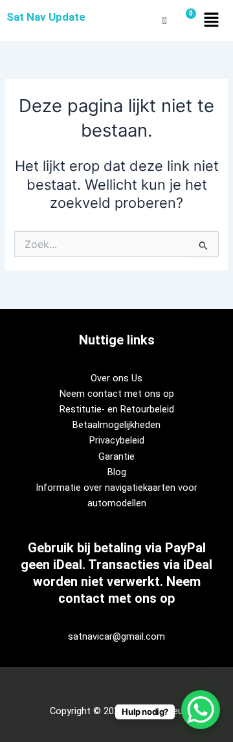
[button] (211, 20)
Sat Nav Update (45, 16)
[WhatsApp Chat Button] (200, 709)
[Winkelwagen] (185, 20)
